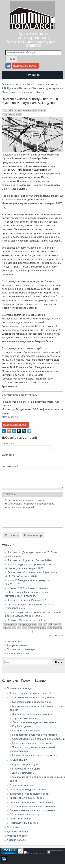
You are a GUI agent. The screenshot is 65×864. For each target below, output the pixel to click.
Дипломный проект (18, 831)
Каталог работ (15, 641)
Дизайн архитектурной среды (27, 797)
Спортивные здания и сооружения (32, 743)
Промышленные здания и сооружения (32, 810)
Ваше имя (8, 443)
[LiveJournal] (24, 431)
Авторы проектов (17, 645)
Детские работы (16, 839)
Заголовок (8, 454)
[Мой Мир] (14, 431)
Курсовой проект (17, 835)
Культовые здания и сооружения (31, 701)
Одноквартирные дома (25, 764)
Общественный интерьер (25, 814)
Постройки (13, 827)
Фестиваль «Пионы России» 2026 (27, 599)
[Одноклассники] (9, 431)
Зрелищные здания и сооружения (32, 713)
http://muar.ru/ (10, 416)
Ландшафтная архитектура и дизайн (31, 802)
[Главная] (32, 28)
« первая (11, 624)
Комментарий (11, 466)
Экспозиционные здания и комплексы (34, 722)
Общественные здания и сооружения (32, 697)
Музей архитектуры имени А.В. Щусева (25, 110)
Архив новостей (13, 114)
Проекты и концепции (19, 688)
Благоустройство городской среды (30, 793)
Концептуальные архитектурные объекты (34, 693)
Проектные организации (21, 649)
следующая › (38, 627)
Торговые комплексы (24, 718)
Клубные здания (22, 726)
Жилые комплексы (23, 772)
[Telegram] (29, 431)
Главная (7, 84)
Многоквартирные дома (26, 768)
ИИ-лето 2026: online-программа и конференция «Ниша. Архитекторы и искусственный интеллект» (27, 592)
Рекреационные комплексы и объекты (32, 806)
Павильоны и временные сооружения (34, 755)
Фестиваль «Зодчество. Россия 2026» (30, 560)
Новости (19, 84)
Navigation (32, 74)
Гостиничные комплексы (26, 730)
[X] (19, 431)
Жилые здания (18, 759)
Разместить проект (18, 653)
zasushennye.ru (28, 394)
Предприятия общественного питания (35, 734)
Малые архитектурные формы (28, 789)
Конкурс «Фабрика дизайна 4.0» (27, 620)
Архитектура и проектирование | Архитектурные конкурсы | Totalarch (32, 39)
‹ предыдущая (28, 624)
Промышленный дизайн (24, 822)
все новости (56, 635)
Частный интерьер (20, 818)
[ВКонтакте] (4, 431)
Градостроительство (22, 785)
